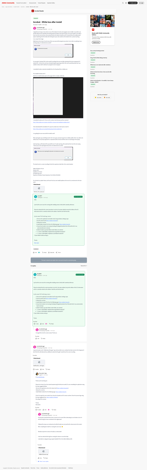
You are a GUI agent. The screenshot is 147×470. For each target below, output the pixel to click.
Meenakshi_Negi (43, 373)
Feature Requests (41, 3)
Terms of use (33, 468)
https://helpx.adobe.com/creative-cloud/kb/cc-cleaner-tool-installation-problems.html (51, 122)
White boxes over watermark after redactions (100, 64)
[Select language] (126, 3)
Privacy (38, 468)
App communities (9, 6)
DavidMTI (40, 196)
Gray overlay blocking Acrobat (97, 50)
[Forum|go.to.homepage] (8, 3)
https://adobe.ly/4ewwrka (51, 220)
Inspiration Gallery (51, 3)
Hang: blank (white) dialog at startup (98, 57)
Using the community (25, 468)
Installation (36, 249)
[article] (58, 298)
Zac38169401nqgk (40, 27)
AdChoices (71, 468)
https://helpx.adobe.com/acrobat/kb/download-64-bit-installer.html (47, 129)
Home (3, 6)
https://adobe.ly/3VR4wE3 (52, 397)
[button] (133, 3)
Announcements (32, 3)
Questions (23, 6)
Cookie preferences (44, 468)
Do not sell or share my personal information (57, 468)
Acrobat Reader (16, 6)
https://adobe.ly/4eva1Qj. (65, 224)
